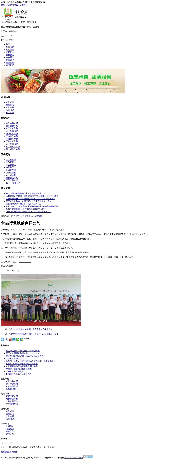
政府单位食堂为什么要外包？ (19, 374)
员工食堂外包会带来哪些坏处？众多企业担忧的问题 (28, 201)
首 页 (8, 44)
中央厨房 (10, 57)
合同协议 (10, 110)
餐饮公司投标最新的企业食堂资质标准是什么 (26, 193)
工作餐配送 (11, 162)
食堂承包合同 (12, 384)
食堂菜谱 (10, 50)
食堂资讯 (10, 102)
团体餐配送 (11, 159)
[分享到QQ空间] (21, 339)
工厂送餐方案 (12, 180)
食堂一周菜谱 (12, 386)
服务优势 (10, 431)
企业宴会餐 (11, 175)
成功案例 (10, 429)
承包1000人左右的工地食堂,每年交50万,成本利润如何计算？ (32, 196)
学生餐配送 (11, 165)
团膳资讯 (10, 105)
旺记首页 (15, 216)
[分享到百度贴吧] (6, 339)
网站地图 (14, 5)
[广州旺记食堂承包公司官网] (14, 20)
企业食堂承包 (12, 144)
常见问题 (10, 107)
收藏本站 (5, 5)
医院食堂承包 (12, 141)
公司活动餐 (11, 172)
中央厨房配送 (12, 404)
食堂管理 (10, 60)
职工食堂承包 (12, 128)
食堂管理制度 (12, 389)
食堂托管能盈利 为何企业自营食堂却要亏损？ (26, 209)
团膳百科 (26, 216)
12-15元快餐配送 (13, 183)
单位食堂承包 (12, 134)
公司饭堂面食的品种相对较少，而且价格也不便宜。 (28, 212)
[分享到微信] (17, 339)
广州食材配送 (12, 401)
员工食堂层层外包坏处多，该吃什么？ (23, 353)
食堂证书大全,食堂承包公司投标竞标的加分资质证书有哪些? (32, 206)
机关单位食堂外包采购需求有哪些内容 (23, 351)
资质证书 (10, 434)
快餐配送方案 (12, 178)
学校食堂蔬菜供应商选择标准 (19, 369)
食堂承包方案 (12, 123)
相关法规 (10, 113)
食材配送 (10, 55)
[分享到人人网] (14, 339)
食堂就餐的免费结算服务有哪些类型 (22, 366)
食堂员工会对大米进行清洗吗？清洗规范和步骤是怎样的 (30, 361)
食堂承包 (10, 47)
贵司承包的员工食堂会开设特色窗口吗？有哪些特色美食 (30, 199)
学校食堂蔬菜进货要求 (16, 371)
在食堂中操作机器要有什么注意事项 (22, 364)
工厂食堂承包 (12, 131)
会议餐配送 (11, 170)
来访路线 (13, 452)
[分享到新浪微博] (10, 339)
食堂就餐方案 (12, 126)
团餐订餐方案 (12, 396)
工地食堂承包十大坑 (15, 358)
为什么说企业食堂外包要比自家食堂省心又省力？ (30, 329)
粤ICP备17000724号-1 (73, 458)
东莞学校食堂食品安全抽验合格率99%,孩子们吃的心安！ (34, 334)
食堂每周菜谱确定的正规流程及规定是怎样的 (26, 356)
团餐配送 (10, 52)
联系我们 (23, 5)
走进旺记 (10, 65)
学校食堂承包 (12, 139)
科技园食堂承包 (13, 149)
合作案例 (10, 62)
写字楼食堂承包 (13, 147)
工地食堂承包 (12, 136)
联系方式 (5, 452)
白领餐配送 (11, 167)
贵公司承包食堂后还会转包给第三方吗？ (24, 204)
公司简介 (10, 426)
